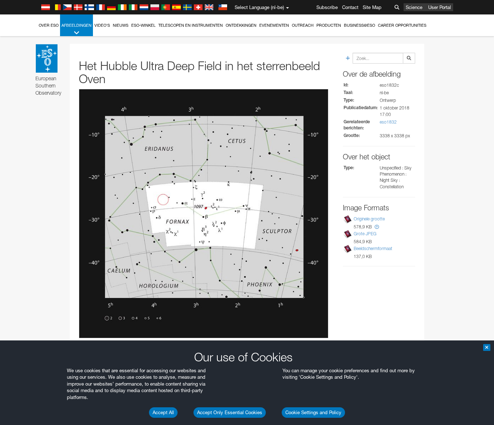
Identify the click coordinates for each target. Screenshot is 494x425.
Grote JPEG (365, 233)
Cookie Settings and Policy (313, 412)
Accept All (163, 412)
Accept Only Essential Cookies (229, 412)
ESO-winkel (143, 25)
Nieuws (120, 25)
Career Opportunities (402, 25)
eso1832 (388, 122)
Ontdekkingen (241, 25)
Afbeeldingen (76, 25)
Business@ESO (359, 25)
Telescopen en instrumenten (190, 25)
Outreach (303, 25)
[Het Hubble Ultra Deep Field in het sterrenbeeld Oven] (203, 213)
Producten (328, 25)
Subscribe (327, 7)
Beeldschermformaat (373, 248)
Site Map (372, 7)
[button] (377, 226)
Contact (350, 7)
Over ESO (49, 25)
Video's (102, 25)
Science (414, 7)
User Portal (439, 7)
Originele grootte (369, 219)
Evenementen (274, 25)
